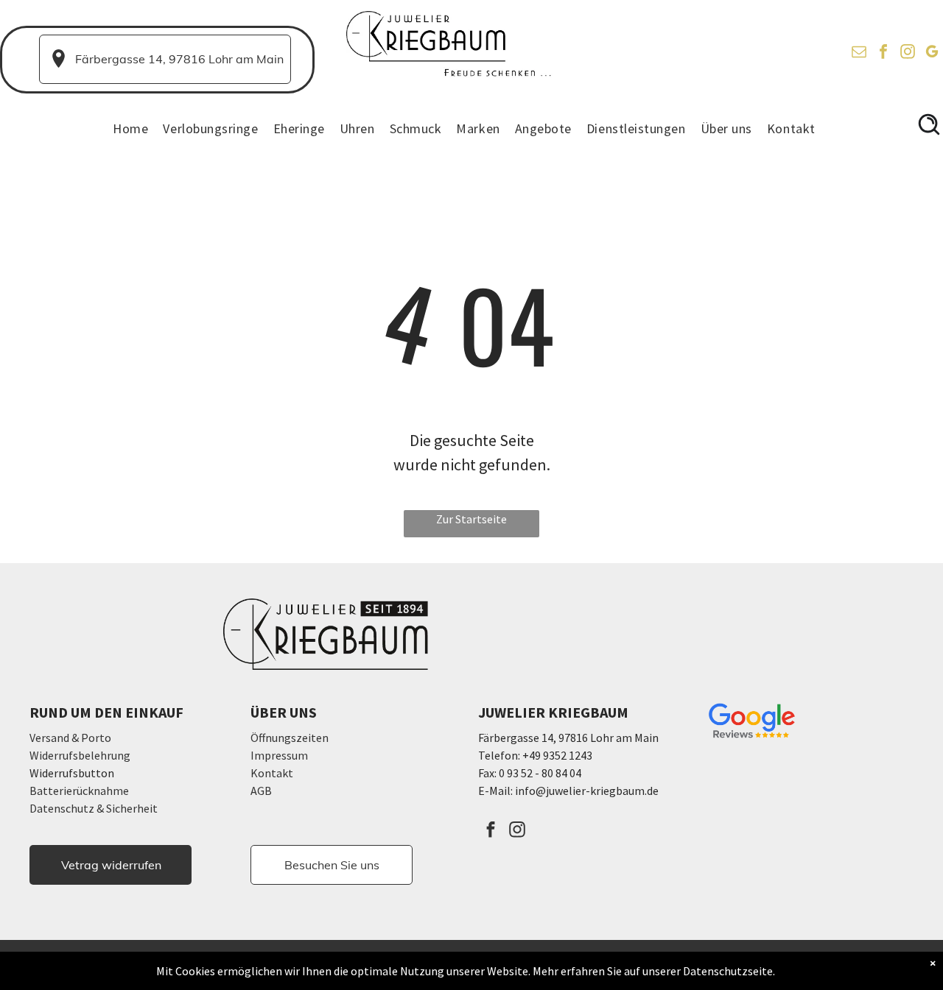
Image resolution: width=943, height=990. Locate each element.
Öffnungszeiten (289, 737)
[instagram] (908, 53)
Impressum (279, 755)
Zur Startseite (471, 519)
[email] (859, 53)
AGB (261, 790)
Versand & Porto (70, 737)
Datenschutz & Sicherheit (93, 808)
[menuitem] (138, 129)
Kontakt (271, 773)
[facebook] (883, 53)
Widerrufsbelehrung (79, 755)
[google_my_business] (932, 53)
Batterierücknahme (79, 790)
